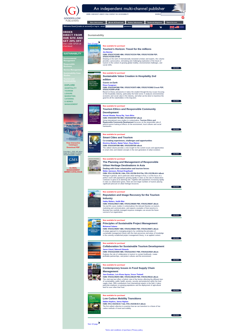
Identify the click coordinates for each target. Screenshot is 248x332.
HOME (88, 14)
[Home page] (72, 22)
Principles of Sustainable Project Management (130, 223)
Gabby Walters (108, 201)
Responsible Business (69, 65)
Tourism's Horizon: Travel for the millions (127, 49)
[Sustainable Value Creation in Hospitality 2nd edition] (94, 89)
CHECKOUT (95, 14)
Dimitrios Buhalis (110, 143)
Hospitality (70, 88)
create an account (84, 26)
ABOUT (102, 14)
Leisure (68, 93)
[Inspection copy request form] (154, 23)
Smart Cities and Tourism (118, 137)
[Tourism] (94, 63)
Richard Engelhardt (125, 171)
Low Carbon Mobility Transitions (122, 298)
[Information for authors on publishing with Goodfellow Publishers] (135, 23)
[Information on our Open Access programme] (174, 23)
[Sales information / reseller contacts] (96, 23)
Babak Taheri (123, 143)
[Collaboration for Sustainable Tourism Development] (94, 258)
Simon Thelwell (137, 274)
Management (71, 104)
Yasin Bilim (129, 115)
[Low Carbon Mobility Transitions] (94, 313)
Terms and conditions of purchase (118, 330)
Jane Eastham (108, 274)
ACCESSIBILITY (124, 14)
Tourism (69, 91)
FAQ (107, 14)
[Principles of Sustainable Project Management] (94, 235)
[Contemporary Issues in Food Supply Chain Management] (94, 280)
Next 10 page (93, 44)
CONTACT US (113, 14)
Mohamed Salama (110, 226)
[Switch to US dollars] (177, 28)
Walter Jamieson (109, 171)
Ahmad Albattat (109, 115)
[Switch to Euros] (182, 28)
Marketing (70, 96)
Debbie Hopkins (109, 302)
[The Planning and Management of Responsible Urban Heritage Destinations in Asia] (94, 174)
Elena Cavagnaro (109, 85)
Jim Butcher (108, 52)
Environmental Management (70, 59)
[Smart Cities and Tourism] (94, 152)
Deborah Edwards (121, 249)
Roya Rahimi (134, 143)
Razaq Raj (120, 115)
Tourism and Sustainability (70, 80)
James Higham (122, 302)
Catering (69, 99)
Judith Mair (120, 201)
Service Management (73, 70)
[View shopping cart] (160, 28)
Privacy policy (137, 330)
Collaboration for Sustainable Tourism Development (133, 246)
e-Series (69, 101)
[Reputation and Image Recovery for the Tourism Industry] (94, 207)
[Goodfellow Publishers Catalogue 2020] (73, 141)
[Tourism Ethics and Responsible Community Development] (94, 123)
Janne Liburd (108, 249)
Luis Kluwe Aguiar (122, 274)
